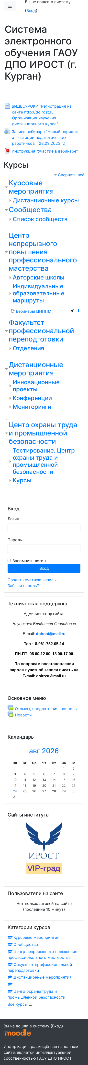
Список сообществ (40, 219)
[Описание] (79, 310)
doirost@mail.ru (51, 634)
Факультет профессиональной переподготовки (41, 330)
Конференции (32, 398)
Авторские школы (39, 277)
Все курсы (18, 1004)
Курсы (22, 480)
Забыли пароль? (23, 585)
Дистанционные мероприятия (36, 369)
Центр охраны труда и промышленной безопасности (43, 433)
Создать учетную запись (32, 579)
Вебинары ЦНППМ (33, 311)
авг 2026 (44, 751)
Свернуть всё (71, 174)
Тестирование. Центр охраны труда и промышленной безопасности (44, 461)
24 (15, 791)
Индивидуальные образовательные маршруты (38, 293)
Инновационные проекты (36, 386)
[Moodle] (17, 1032)
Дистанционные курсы (46, 200)
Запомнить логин (29, 560)
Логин (13, 518)
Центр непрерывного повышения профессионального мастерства (43, 251)
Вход (31, 10)
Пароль (15, 539)
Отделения (28, 348)
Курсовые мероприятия (31, 187)
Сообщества (30, 210)
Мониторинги (32, 406)
